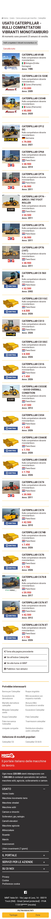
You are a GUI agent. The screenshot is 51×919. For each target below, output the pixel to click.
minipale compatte (10, 728)
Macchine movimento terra (14, 798)
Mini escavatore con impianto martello (34, 697)
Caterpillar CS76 (33, 554)
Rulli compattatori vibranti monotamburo (19, 43)
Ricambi (6, 835)
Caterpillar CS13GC (34, 341)
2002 (27, 291)
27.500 (26, 405)
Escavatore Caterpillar (35, 710)
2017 (27, 595)
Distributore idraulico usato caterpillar (34, 729)
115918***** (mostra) (25, 904)
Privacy (5, 877)
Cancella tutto (9, 49)
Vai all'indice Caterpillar (17, 657)
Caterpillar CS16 (33, 364)
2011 (27, 189)
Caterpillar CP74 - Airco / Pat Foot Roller (33, 199)
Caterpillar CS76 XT (35, 602)
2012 (27, 408)
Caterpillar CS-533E (35, 76)
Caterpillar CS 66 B (33, 742)
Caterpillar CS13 (33, 320)
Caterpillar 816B (33, 54)
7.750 (26, 449)
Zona (37, 915)
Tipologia (13, 915)
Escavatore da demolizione (8, 697)
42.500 (26, 522)
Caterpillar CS (8, 742)
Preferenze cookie (11, 884)
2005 (27, 91)
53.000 (26, 88)
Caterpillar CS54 (33, 415)
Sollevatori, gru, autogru (13, 816)
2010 (27, 525)
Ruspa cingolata (32, 691)
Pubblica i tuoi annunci (17, 669)
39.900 (26, 494)
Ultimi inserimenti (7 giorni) (15, 848)
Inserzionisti (8, 844)
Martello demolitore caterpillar (10, 704)
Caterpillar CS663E (34, 437)
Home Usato (8, 793)
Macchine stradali (10, 802)
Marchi (5, 839)
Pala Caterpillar (32, 717)
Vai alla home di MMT (16, 663)
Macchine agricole (10, 825)
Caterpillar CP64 (33, 151)
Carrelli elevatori (10, 821)
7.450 (26, 376)
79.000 (26, 141)
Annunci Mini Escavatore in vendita (35, 704)
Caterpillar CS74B (34, 532)
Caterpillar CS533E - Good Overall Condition (34, 389)
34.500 (26, 215)
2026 (27, 313)
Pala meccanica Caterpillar (9, 722)
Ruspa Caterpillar (9, 717)
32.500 (26, 288)
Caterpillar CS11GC (34, 298)
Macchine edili (9, 807)
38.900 (26, 164)
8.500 (26, 310)
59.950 (26, 592)
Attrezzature (8, 830)
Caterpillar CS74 (33, 482)
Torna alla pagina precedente (19, 651)
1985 (27, 69)
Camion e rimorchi (10, 812)
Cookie (5, 880)
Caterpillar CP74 (33, 174)
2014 (27, 167)
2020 (27, 113)
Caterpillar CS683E (34, 459)
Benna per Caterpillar (11, 691)
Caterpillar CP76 (33, 225)
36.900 (26, 186)
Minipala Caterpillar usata (10, 711)
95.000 (26, 110)
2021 (27, 144)
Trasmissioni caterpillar (35, 721)
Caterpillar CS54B (34, 98)
